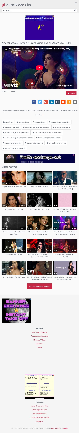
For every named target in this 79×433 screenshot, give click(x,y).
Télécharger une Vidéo (39, 410)
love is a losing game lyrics (57, 143)
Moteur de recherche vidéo (39, 406)
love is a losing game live (35, 143)
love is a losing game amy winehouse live (47, 132)
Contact (39, 347)
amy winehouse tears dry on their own (37, 127)
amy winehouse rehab (12, 127)
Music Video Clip (18, 5)
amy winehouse (40, 122)
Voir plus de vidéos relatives (39, 286)
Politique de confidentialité (39, 336)
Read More (38, 115)
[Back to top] (73, 426)
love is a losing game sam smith (15, 148)
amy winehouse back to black (60, 122)
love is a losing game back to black (49, 138)
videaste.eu (39, 421)
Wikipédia (54, 428)
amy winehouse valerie (62, 127)
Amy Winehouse (23, 122)
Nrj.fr (58, 428)
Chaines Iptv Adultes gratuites (39, 417)
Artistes (43, 340)
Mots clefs (36, 340)
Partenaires (39, 344)
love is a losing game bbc (13, 143)
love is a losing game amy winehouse (17, 132)
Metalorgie (65, 428)
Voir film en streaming (39, 413)
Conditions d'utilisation (39, 332)
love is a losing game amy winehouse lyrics (19, 138)
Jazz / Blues (9, 122)
